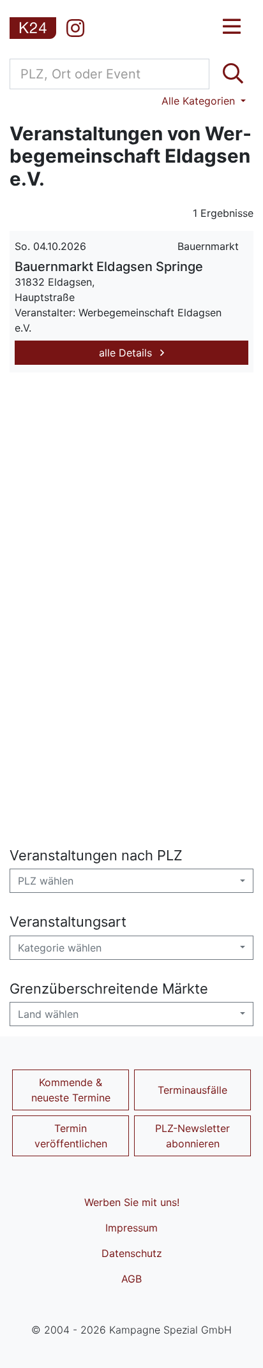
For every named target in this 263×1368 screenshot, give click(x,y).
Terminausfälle (192, 1090)
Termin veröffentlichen (70, 1136)
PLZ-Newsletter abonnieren (192, 1136)
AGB (131, 1278)
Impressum (131, 1227)
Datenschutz (131, 1253)
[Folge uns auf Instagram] (75, 28)
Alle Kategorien (200, 100)
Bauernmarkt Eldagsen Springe (109, 266)
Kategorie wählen (59, 947)
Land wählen (48, 1014)
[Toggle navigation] (231, 26)
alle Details (127, 352)
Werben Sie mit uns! (131, 1202)
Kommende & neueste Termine (70, 1090)
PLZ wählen (45, 880)
